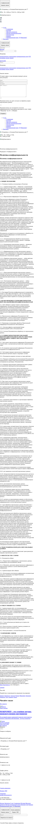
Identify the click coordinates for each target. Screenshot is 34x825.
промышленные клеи (22, 56)
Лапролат (2, 697)
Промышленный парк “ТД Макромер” (16, 37)
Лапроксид (7, 695)
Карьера (8, 36)
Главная (2, 687)
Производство (10, 34)
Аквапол (10, 697)
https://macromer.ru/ (5, 685)
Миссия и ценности (11, 32)
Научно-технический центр (13, 33)
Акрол (15, 697)
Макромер (22, 695)
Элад (6, 697)
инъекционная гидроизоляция (8, 56)
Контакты (5, 39)
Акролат (13, 695)
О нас (5, 27)
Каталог (2, 49)
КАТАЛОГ (3, 60)
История (8, 30)
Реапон (17, 695)
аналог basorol (9, 58)
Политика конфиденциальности (6, 794)
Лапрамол (28, 695)
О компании (9, 29)
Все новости (3, 704)
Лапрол (2, 695)
